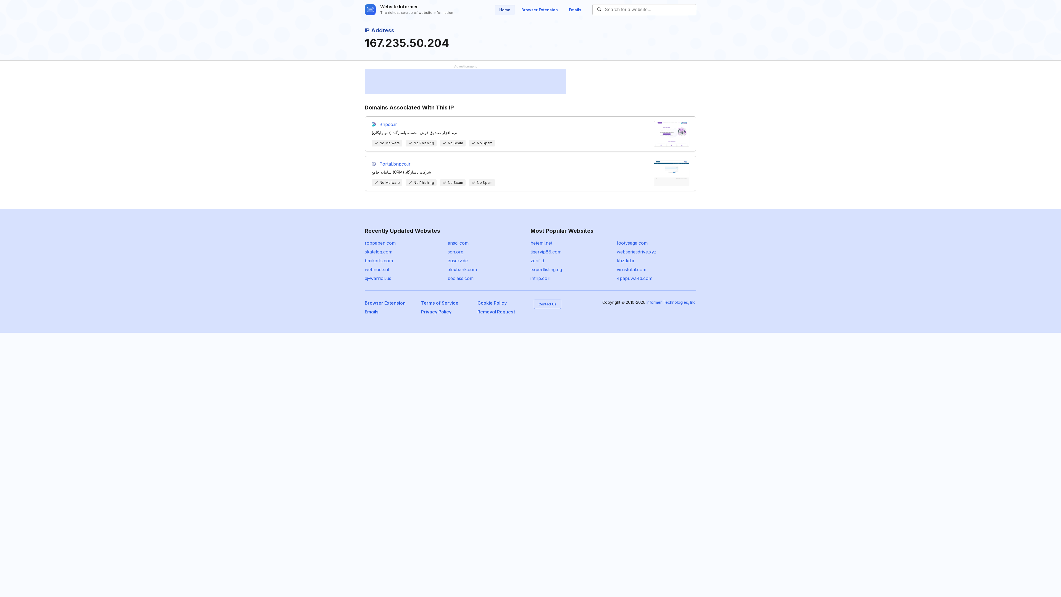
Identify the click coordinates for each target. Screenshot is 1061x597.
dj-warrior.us (378, 278)
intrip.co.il (540, 278)
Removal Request (496, 312)
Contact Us (547, 304)
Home (504, 9)
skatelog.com (378, 252)
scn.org (455, 252)
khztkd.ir (626, 260)
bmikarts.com (379, 260)
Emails (575, 9)
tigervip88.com (545, 252)
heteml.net (541, 243)
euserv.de (458, 260)
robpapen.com (380, 243)
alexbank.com (462, 269)
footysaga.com (632, 243)
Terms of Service (439, 303)
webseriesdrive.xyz (636, 252)
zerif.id (537, 260)
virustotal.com (631, 269)
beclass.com (461, 278)
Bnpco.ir (388, 124)
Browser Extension (539, 9)
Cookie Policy (492, 303)
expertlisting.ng (546, 269)
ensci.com (458, 243)
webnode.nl (377, 269)
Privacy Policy (436, 312)
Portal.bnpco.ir (395, 164)
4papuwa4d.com (634, 278)
